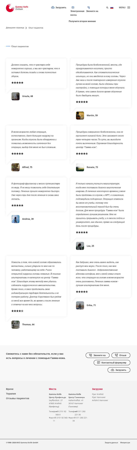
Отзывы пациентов (17, 398)
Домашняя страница (15, 27)
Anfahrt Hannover (100, 400)
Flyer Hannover (99, 397)
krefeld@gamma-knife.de (76, 15)
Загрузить (61, 7)
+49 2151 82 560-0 (92, 15)
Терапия (11, 393)
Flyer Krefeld (97, 394)
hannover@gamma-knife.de (76, 27)
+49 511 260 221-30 (93, 29)
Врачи (9, 388)
